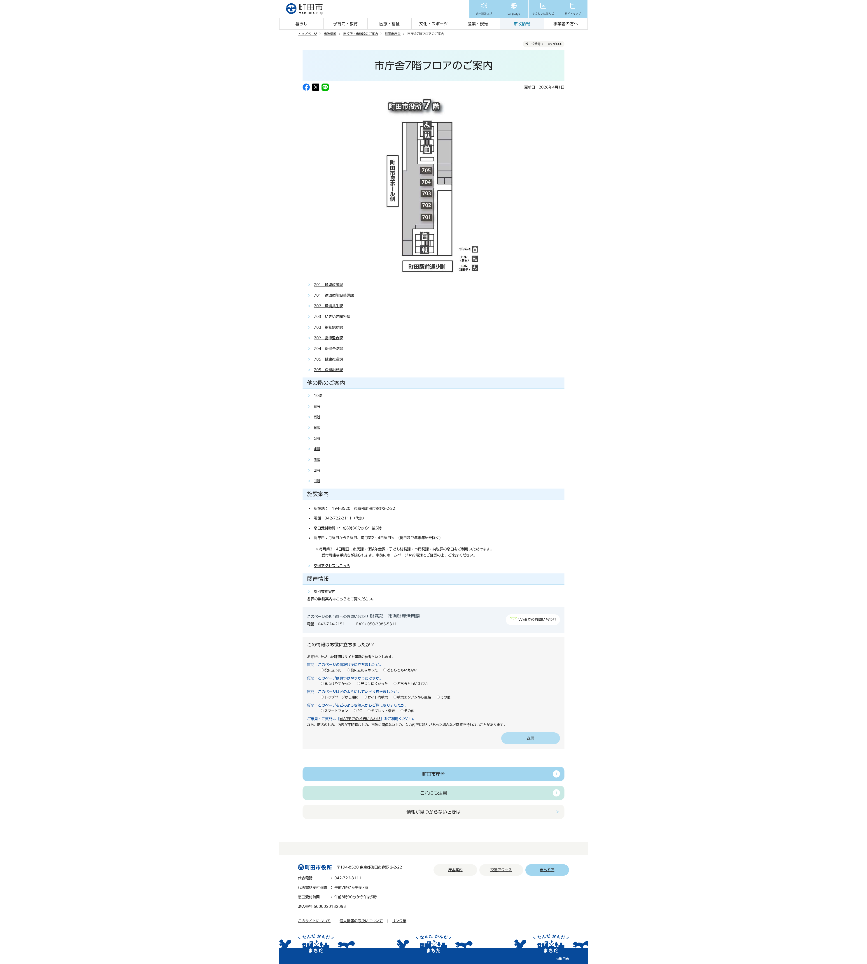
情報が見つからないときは (433, 812)
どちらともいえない (402, 670)
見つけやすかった (338, 683)
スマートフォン (336, 711)
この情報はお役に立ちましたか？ (341, 644)
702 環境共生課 (328, 306)
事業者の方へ (565, 24)
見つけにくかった (374, 683)
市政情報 (522, 24)
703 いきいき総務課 (332, 316)
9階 (317, 406)
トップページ (307, 33)
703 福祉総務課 (328, 327)
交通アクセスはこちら (332, 566)
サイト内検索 (378, 697)
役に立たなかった (364, 670)
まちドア (547, 870)
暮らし (301, 24)
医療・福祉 (389, 24)
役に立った (332, 670)
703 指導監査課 (328, 338)
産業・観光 (478, 24)
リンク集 (399, 921)
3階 (317, 459)
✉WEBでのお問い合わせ (360, 719)
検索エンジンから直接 (414, 697)
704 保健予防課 (328, 348)
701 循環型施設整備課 (334, 295)
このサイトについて (314, 921)
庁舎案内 (455, 870)
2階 (317, 470)
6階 (317, 427)
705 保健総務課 (328, 370)
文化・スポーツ (433, 24)
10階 (318, 395)
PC (359, 711)
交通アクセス (501, 870)
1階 (317, 481)
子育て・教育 (345, 24)
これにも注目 (433, 793)
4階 (317, 449)
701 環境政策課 (328, 284)
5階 (317, 438)
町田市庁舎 (393, 33)
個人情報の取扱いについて (361, 921)
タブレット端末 (383, 711)
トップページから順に (341, 697)
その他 (445, 697)
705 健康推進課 (328, 359)
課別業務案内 (325, 591)
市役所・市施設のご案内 (360, 33)
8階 (317, 417)
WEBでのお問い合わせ (537, 619)
